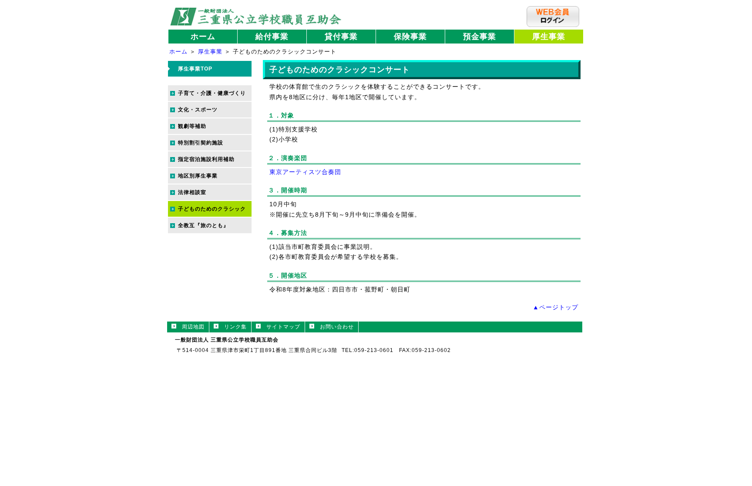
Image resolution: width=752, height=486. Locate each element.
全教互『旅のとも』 (203, 225)
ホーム (203, 36)
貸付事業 (341, 36)
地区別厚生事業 (198, 176)
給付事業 (272, 36)
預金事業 (479, 36)
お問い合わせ (334, 327)
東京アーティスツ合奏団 (305, 172)
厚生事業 (548, 36)
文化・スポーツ (198, 110)
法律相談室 (192, 192)
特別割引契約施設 (200, 143)
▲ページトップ (555, 307)
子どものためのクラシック (212, 209)
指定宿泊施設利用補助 (206, 159)
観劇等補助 (192, 126)
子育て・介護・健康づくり (212, 93)
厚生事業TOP (195, 69)
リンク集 (232, 327)
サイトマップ (280, 327)
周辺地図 (190, 327)
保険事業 (410, 36)
